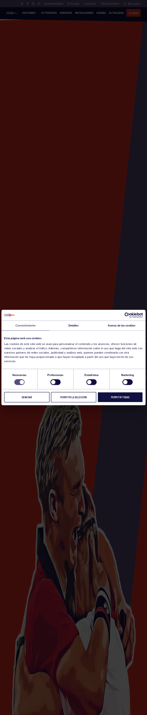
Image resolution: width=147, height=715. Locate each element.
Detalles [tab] (73, 325)
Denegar (27, 397)
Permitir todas (120, 397)
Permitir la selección (73, 397)
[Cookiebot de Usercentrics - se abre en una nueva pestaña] (127, 315)
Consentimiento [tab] (25, 325)
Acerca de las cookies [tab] (121, 325)
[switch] (55, 382)
